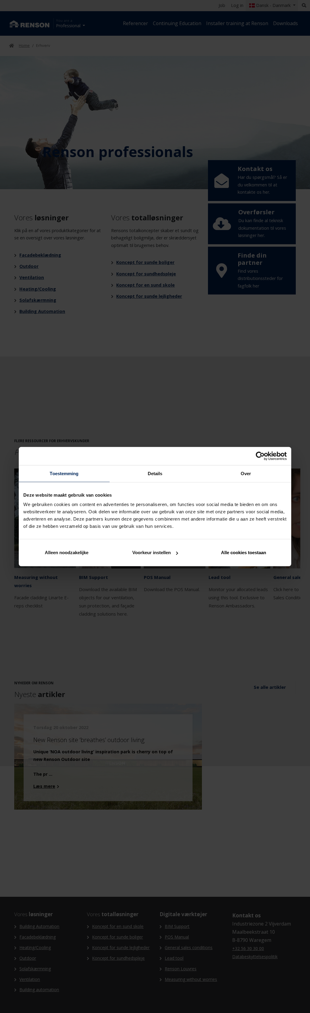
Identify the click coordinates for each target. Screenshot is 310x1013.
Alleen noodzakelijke (66, 552)
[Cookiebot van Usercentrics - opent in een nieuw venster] (260, 455)
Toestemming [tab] (64, 473)
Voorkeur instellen (151, 552)
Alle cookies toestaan (243, 552)
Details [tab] (155, 473)
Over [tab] (246, 473)
